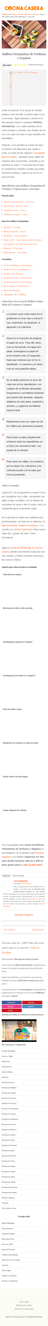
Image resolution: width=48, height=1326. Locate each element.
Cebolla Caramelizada (10, 1255)
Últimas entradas (18, 876)
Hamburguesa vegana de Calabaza (17, 642)
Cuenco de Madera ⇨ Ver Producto (18, 265)
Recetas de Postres (9, 1156)
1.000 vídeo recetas (34, 899)
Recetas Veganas (24, 915)
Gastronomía (6, 1067)
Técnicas (5, 1203)
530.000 (11, 1006)
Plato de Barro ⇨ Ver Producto (16, 286)
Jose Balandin (21, 881)
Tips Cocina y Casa (9, 1208)
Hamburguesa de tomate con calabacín (19, 676)
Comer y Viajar (7, 1056)
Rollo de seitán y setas (12, 709)
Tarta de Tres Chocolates (11, 1260)
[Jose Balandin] (7, 889)
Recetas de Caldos (9, 1093)
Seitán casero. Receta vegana (15, 777)
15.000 (10, 1010)
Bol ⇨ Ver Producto (12, 290)
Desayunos (6, 1061)
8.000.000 (11, 1002)
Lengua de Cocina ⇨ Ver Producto (18, 277)
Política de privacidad (24, 1308)
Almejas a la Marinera (10, 1281)
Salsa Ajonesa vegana (12, 574)
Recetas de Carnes (9, 1098)
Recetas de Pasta (8, 1140)
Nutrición (5, 1077)
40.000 (30, 1006)
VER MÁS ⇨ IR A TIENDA (15, 294)
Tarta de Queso (7, 1228)
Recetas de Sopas (8, 1171)
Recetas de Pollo (8, 1150)
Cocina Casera (21, 529)
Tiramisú (5, 1265)
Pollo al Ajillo (6, 1270)
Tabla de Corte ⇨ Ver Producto (16, 269)
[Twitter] (43, 881)
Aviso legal (24, 1301)
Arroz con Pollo (7, 1244)
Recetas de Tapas (8, 1177)
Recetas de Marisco (9, 1130)
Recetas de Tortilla (8, 1182)
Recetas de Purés (8, 1161)
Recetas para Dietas (9, 1192)
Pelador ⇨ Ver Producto (13, 273)
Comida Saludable (8, 1051)
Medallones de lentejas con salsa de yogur (20, 743)
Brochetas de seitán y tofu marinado (18, 608)
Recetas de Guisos (9, 1114)
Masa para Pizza (8, 1239)
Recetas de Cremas (9, 1103)
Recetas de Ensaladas (10, 1109)
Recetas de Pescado (9, 1145)
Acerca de (6, 876)
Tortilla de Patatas (8, 1234)
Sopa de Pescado (8, 1249)
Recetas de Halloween (10, 1119)
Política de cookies (24, 1305)
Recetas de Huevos (9, 1124)
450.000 (31, 1002)
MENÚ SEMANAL (8, 1223)
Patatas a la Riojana (9, 1276)
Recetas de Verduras (9, 1187)
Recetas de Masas (8, 1135)
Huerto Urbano (7, 1072)
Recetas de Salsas (8, 1166)
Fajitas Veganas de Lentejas (14, 810)
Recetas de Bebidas (9, 1088)
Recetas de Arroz (8, 1082)
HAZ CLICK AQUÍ (32, 865)
